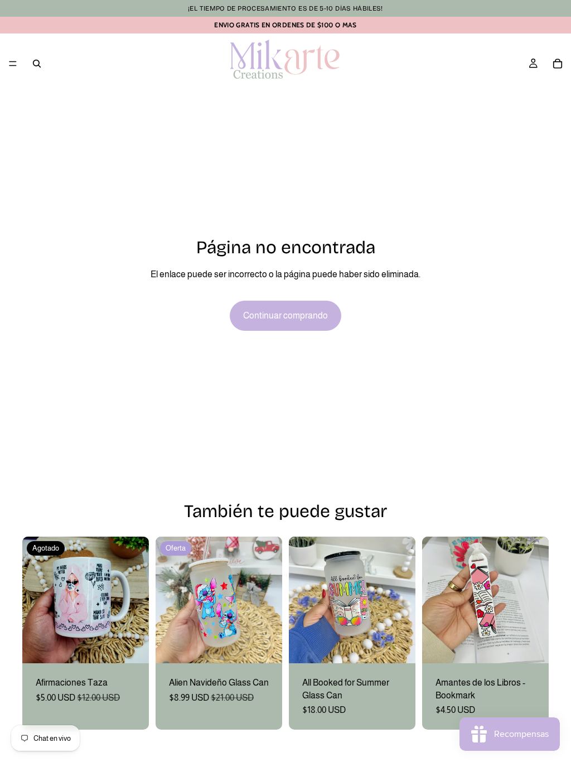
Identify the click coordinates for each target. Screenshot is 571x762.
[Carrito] (557, 63)
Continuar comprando (285, 315)
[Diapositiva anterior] (34, 600)
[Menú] (13, 63)
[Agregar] (265, 646)
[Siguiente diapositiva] (136, 600)
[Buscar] (37, 63)
